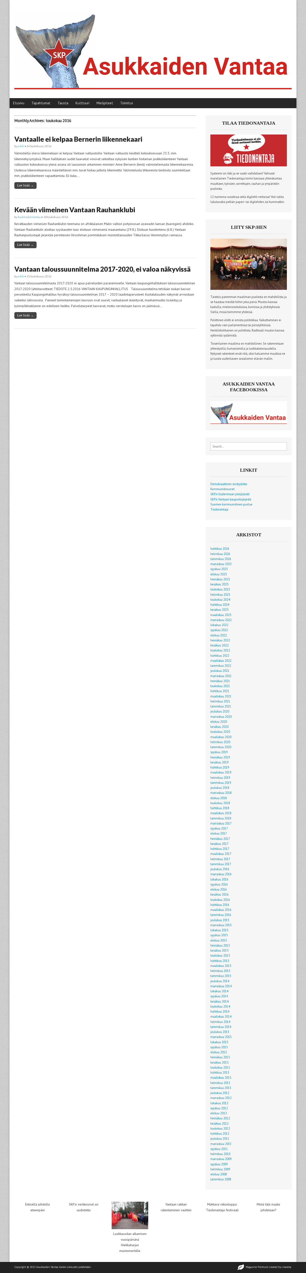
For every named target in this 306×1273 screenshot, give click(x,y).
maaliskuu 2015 (220, 966)
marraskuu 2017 (221, 823)
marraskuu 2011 (221, 1144)
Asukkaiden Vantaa (47, 1267)
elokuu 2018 (218, 798)
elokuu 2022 (218, 635)
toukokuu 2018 (220, 803)
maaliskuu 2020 (220, 737)
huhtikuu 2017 (219, 849)
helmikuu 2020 (220, 742)
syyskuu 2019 (219, 752)
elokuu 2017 (218, 833)
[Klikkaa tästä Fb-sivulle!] (248, 423)
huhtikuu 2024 (219, 604)
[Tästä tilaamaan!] (248, 165)
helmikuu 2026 (220, 554)
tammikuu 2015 (220, 976)
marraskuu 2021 (221, 676)
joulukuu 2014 (219, 981)
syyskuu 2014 (219, 996)
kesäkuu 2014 (219, 1001)
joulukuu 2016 (219, 869)
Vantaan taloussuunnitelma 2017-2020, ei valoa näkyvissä (102, 269)
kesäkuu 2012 (219, 1123)
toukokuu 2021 (220, 686)
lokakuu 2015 (219, 930)
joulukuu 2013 (219, 1032)
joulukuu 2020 (219, 711)
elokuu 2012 (218, 1113)
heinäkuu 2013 (220, 1057)
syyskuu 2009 (219, 1164)
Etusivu (18, 103)
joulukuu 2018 (219, 788)
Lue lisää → (25, 185)
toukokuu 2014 (220, 1006)
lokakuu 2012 (219, 1103)
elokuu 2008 (218, 1174)
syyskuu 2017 (219, 828)
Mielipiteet (105, 103)
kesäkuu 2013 (219, 1062)
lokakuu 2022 (219, 625)
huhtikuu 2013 (219, 1072)
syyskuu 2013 (219, 1047)
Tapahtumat (41, 103)
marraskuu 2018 (221, 793)
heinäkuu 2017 (220, 839)
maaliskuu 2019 (220, 772)
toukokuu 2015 (220, 955)
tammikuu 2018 (220, 818)
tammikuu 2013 (220, 1088)
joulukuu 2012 (219, 1093)
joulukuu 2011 (219, 1138)
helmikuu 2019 (220, 778)
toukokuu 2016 (220, 900)
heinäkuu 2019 (220, 757)
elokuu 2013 (218, 1052)
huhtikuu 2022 (219, 655)
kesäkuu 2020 (219, 727)
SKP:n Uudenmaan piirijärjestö (230, 494)
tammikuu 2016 (220, 915)
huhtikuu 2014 (219, 1011)
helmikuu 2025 (220, 594)
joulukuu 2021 (219, 671)
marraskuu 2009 (221, 1159)
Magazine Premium (257, 1267)
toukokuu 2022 (220, 650)
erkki (21, 146)
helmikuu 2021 (220, 701)
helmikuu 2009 (220, 1169)
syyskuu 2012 (219, 1108)
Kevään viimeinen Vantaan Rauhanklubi (74, 210)
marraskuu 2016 (221, 874)
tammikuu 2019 (220, 783)
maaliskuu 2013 (220, 1077)
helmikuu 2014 (220, 1022)
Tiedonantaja (219, 509)
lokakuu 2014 (219, 991)
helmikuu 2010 (220, 1154)
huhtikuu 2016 (219, 905)
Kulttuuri (82, 103)
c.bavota (286, 1267)
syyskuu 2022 (219, 630)
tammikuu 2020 (220, 747)
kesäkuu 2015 (219, 950)
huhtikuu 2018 (219, 808)
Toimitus (126, 103)
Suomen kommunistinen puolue (231, 504)
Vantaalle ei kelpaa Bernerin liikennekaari (78, 139)
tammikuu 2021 (220, 706)
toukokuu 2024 (220, 599)
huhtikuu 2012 (219, 1133)
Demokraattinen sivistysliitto (228, 484)
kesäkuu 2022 (219, 645)
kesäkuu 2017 (219, 844)
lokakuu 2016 (219, 879)
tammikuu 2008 (220, 1179)
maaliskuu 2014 (220, 1016)
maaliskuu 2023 (220, 615)
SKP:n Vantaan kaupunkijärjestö (230, 499)
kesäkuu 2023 (219, 609)
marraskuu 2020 (221, 716)
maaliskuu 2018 (220, 813)
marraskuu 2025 (221, 564)
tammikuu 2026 (220, 559)
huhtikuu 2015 (219, 961)
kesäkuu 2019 (219, 762)
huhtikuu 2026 (219, 548)
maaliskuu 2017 (220, 854)
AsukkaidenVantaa (29, 217)
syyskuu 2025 (219, 569)
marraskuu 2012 (221, 1098)
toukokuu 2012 (220, 1128)
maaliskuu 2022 (220, 660)
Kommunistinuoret (222, 489)
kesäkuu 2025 (219, 584)
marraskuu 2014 (221, 986)
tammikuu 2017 (220, 864)
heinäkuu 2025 (220, 579)
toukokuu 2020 (220, 732)
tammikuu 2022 (220, 665)
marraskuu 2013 (221, 1037)
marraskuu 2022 (221, 620)
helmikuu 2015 (220, 971)
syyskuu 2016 (219, 884)
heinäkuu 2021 (220, 681)
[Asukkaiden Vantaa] (153, 45)
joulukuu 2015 (219, 920)
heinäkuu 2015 (220, 945)
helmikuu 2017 (220, 859)
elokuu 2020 (218, 721)
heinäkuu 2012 (220, 1118)
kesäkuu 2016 (219, 894)
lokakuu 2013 (219, 1042)
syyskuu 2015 (219, 935)
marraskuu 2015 (221, 925)
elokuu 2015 (218, 940)
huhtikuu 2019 (219, 767)
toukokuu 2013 (220, 1067)
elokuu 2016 (218, 889)
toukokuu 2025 (220, 589)
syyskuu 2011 (219, 1149)
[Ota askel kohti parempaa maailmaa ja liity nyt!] (248, 289)
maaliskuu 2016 (220, 910)
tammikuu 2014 (220, 1027)
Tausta (63, 103)
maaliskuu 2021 (220, 696)
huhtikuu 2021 (219, 691)
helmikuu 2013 (220, 1083)
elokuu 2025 (218, 574)
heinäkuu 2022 (220, 640)
